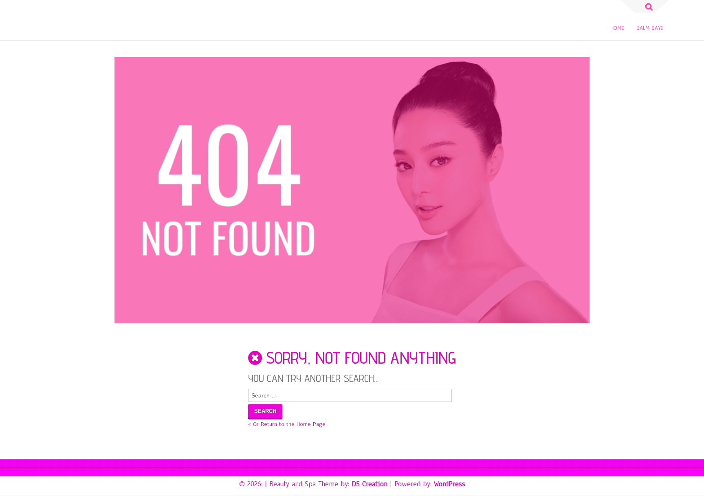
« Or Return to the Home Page (287, 424)
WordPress (449, 484)
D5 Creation (369, 484)
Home (617, 28)
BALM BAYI (649, 28)
